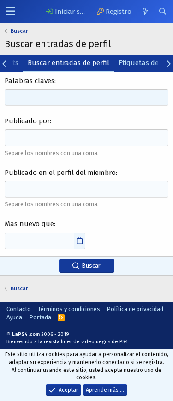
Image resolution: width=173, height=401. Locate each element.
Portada (40, 317)
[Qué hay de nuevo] (145, 11)
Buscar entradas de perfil (68, 63)
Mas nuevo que (29, 224)
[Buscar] (162, 11)
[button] (10, 11)
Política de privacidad (135, 308)
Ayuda (14, 317)
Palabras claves (29, 81)
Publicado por (27, 121)
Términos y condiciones (69, 308)
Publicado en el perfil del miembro (60, 172)
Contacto (18, 308)
